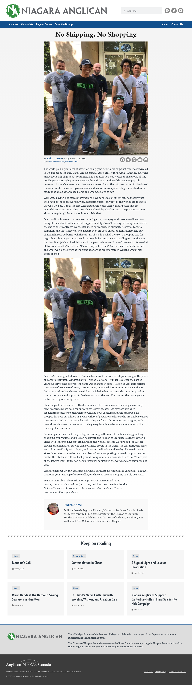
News (16, 556)
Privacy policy (160, 672)
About (165, 24)
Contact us (148, 672)
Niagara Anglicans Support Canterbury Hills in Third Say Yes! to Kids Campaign (154, 599)
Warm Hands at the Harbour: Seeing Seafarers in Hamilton (35, 597)
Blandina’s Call (21, 562)
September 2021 (71, 161)
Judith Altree (54, 158)
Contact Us (177, 24)
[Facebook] (167, 10)
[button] (122, 159)
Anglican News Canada (15, 671)
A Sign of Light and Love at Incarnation (149, 564)
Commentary (79, 556)
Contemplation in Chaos (87, 562)
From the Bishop (64, 24)
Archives (13, 24)
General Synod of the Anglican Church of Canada (61, 671)
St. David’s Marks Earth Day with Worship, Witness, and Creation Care (94, 597)
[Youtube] (180, 10)
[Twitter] (174, 10)
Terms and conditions (177, 672)
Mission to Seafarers (56, 161)
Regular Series (44, 24)
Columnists (27, 24)
